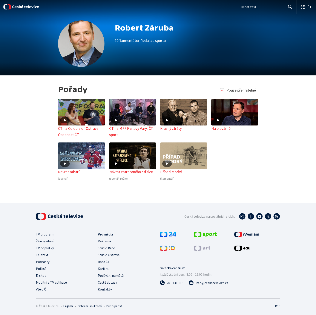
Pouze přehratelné (241, 90)
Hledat (290, 7)
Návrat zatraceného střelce (131, 171)
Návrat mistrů (69, 171)
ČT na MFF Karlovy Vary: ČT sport (131, 131)
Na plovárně (220, 128)
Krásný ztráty (171, 128)
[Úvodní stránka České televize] (25, 6)
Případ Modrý (171, 171)
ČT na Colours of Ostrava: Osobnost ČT (78, 131)
